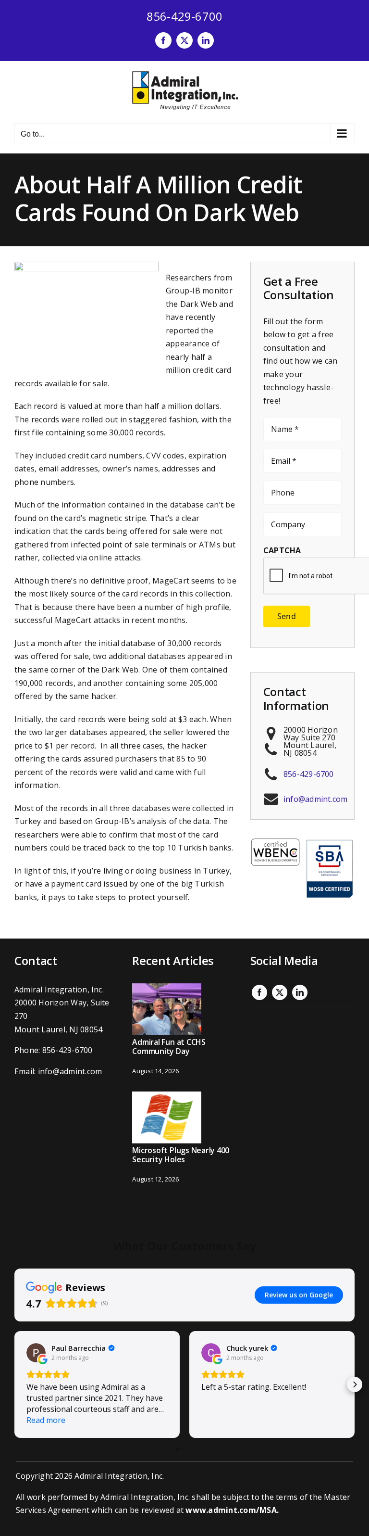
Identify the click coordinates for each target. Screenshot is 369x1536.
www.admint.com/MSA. (232, 1510)
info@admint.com (315, 799)
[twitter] (279, 992)
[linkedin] (300, 992)
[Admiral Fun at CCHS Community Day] (166, 1009)
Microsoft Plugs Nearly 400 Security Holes (180, 1155)
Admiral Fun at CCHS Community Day (168, 1046)
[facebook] (259, 992)
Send (286, 616)
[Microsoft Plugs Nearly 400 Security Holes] (166, 1117)
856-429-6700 (185, 16)
